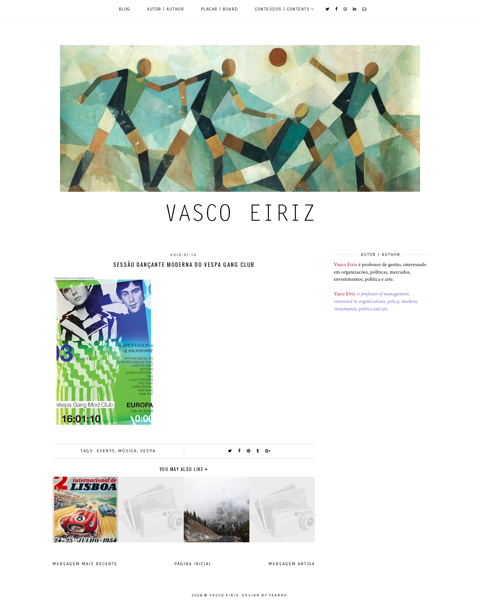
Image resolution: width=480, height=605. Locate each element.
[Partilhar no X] (230, 450)
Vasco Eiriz (345, 264)
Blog (124, 9)
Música (127, 450)
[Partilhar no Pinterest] (249, 450)
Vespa (148, 450)
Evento (106, 450)
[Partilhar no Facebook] (239, 450)
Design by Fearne (264, 595)
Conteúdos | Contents (282, 9)
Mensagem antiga (291, 563)
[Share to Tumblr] (258, 450)
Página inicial (193, 563)
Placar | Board (219, 9)
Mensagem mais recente (84, 563)
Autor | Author (165, 9)
